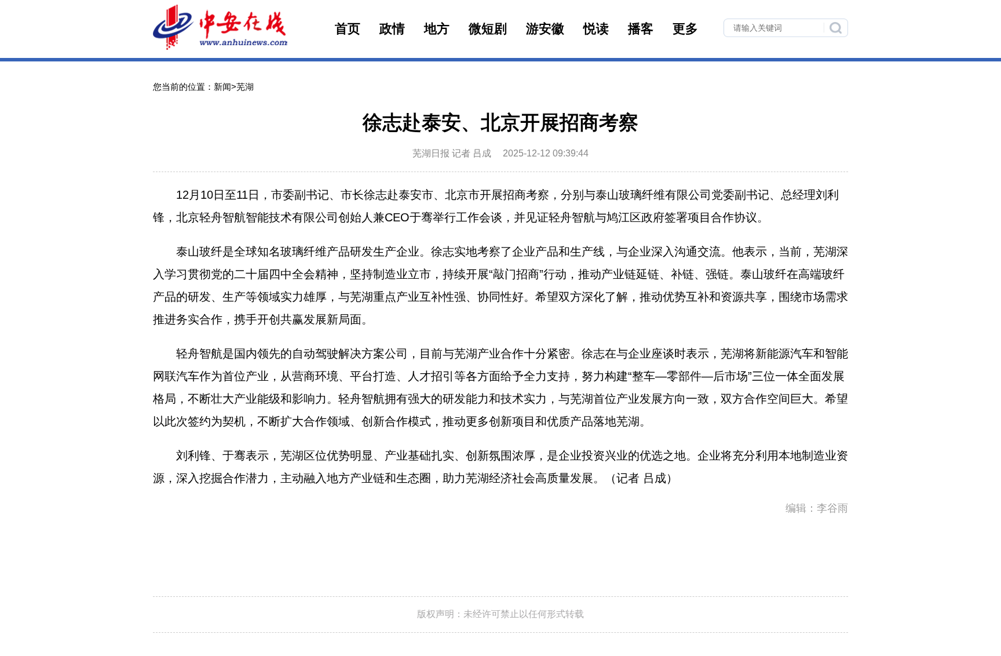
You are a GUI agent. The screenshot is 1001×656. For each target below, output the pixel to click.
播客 (640, 28)
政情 (392, 28)
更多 (685, 28)
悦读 (596, 28)
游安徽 (545, 28)
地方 (437, 28)
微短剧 (488, 28)
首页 (347, 28)
